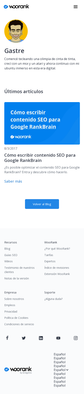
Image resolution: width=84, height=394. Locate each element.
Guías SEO (10, 255)
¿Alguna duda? (53, 299)
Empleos (9, 305)
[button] (75, 6)
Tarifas (48, 255)
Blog (7, 248)
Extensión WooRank (57, 274)
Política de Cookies (16, 318)
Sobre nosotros (14, 299)
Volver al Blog (42, 204)
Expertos (49, 261)
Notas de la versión (16, 278)
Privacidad (10, 311)
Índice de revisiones (56, 267)
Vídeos (8, 261)
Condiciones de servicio (19, 324)
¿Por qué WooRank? (57, 248)
